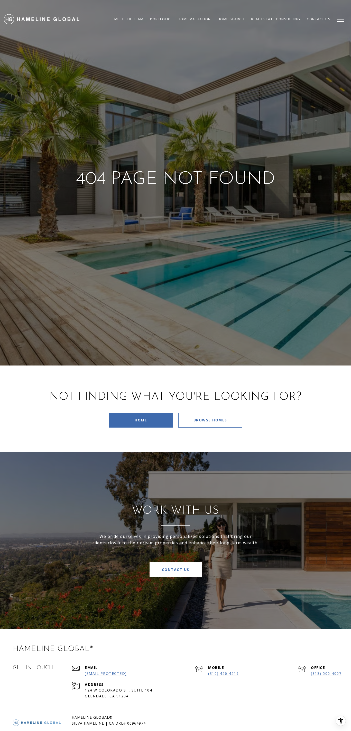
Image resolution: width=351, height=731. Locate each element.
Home (141, 420)
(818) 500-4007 (326, 673)
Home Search (231, 19)
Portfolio (160, 19)
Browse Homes (210, 420)
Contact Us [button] (175, 569)
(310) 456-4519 (223, 673)
